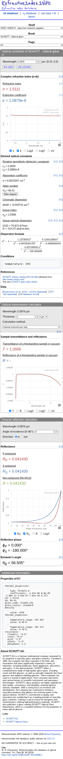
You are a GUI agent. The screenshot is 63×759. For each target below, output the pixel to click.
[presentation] (31, 245)
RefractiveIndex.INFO (26, 3)
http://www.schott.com (13, 279)
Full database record (28, 294)
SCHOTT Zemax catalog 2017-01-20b (20, 277)
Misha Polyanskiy (52, 734)
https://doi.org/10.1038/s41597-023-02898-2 (22, 755)
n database (30, 13)
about (31, 16)
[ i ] (60, 76)
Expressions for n (11, 292)
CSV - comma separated (34, 292)
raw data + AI (48, 13)
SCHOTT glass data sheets (24, 282)
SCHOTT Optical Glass (17, 722)
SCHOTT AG (12, 718)
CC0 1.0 (50, 738)
